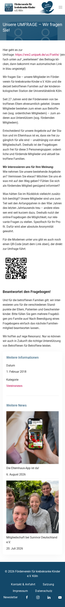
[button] (60, 7)
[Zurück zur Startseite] (20, 7)
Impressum (20, 591)
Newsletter (10, 597)
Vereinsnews (14, 386)
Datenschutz (43, 591)
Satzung (48, 584)
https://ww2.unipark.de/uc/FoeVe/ (37, 54)
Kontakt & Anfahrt (23, 584)
